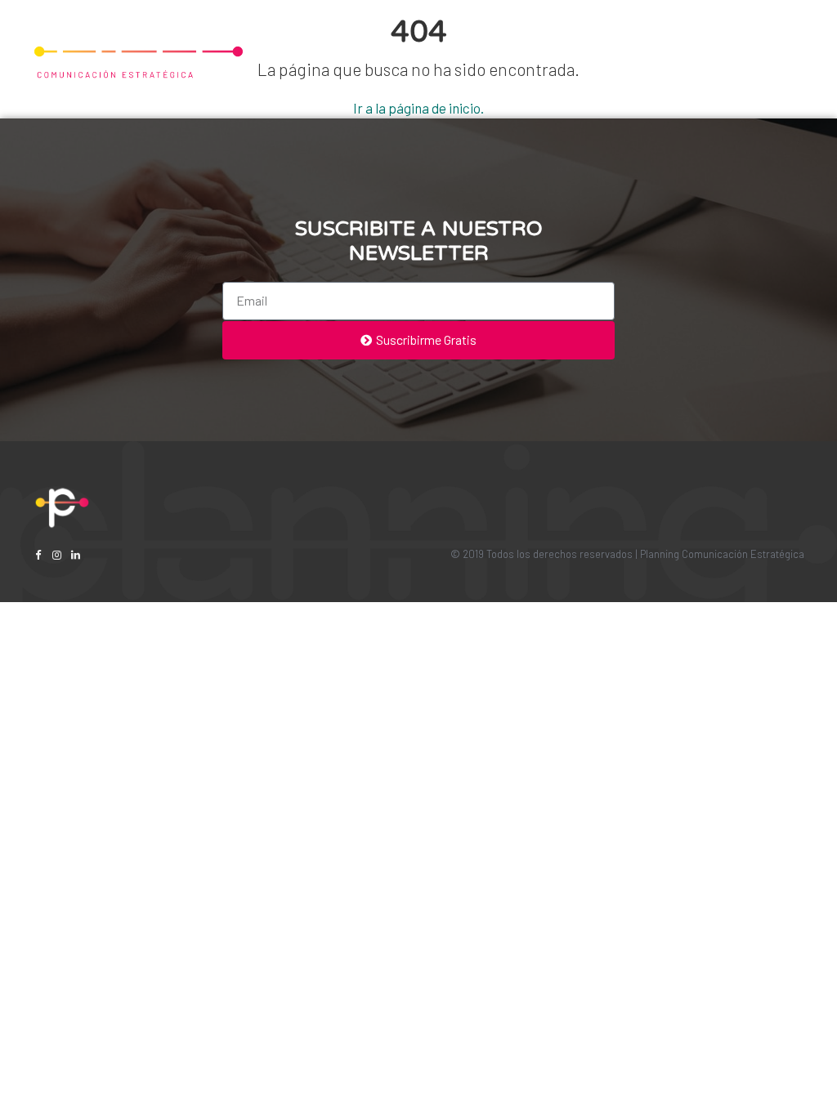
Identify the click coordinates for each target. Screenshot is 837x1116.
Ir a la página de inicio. (418, 108)
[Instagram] (56, 555)
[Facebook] (38, 555)
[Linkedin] (75, 555)
